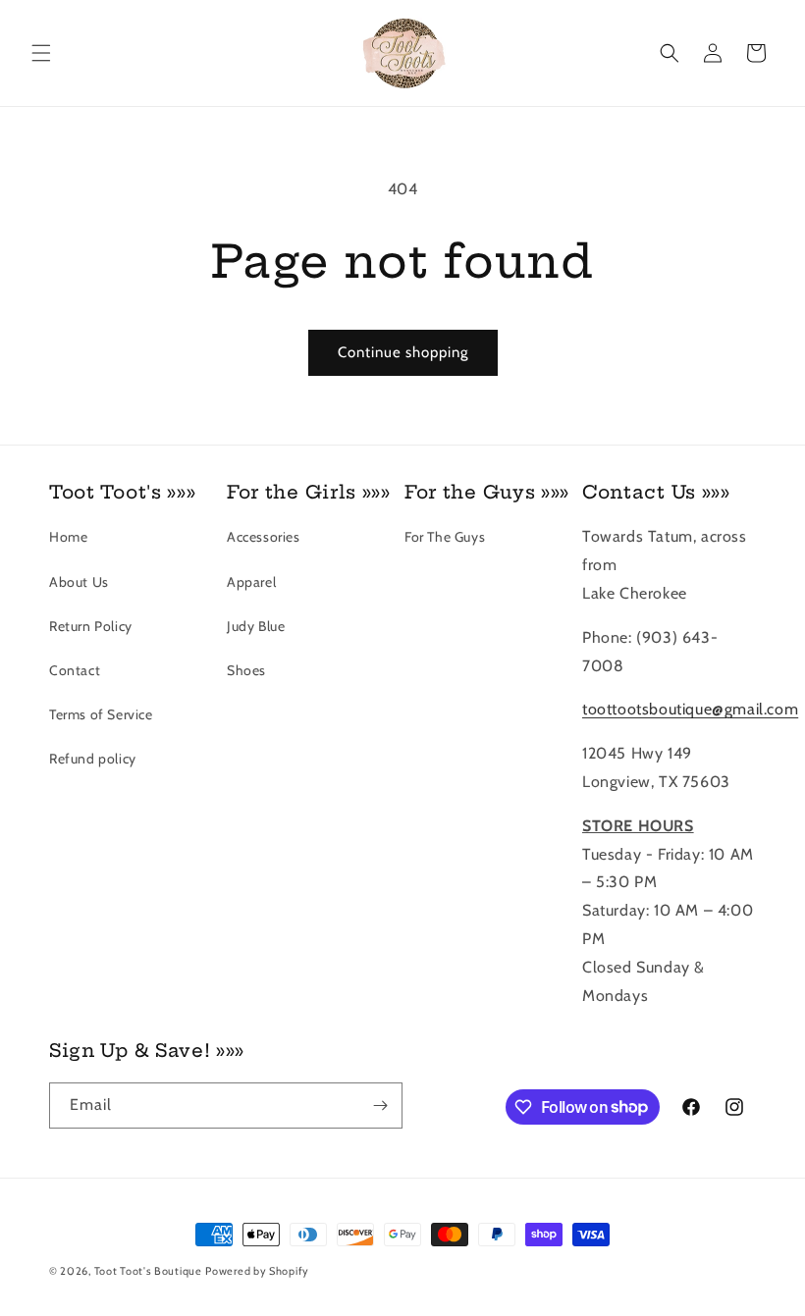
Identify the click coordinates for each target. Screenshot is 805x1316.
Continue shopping (403, 352)
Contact (74, 670)
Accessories (263, 537)
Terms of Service (101, 714)
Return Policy (91, 626)
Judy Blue (256, 626)
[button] (41, 53)
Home (68, 537)
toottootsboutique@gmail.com (690, 709)
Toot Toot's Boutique (148, 1271)
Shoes (246, 670)
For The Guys (444, 537)
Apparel (251, 582)
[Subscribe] (380, 1105)
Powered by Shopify (257, 1271)
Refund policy (92, 758)
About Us (79, 582)
